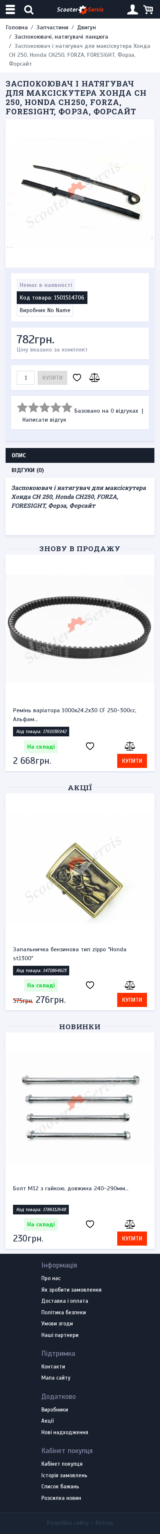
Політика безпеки (63, 1313)
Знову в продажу (80, 548)
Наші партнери (60, 1335)
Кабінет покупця (62, 1464)
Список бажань (60, 1487)
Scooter (80, 9)
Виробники (54, 1410)
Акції (80, 787)
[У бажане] (77, 378)
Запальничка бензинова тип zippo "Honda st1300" (70, 954)
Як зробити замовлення (71, 1290)
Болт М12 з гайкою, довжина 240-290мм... (70, 1188)
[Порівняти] (93, 378)
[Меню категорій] (11, 9)
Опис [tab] (19, 455)
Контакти (53, 1367)
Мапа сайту (55, 1378)
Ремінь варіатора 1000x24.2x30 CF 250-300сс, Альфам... (74, 715)
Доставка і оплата (64, 1301)
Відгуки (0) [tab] (28, 470)
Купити (52, 378)
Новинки (80, 1026)
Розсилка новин (61, 1498)
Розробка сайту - (80, 1523)
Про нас (51, 1279)
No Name (58, 310)
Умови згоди (57, 1324)
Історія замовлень (64, 1476)
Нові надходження (64, 1433)
